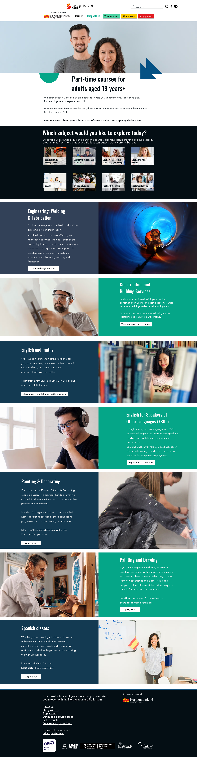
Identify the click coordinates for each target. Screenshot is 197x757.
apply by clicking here (129, 120)
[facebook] (171, 6)
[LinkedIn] (176, 6)
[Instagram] (166, 6)
